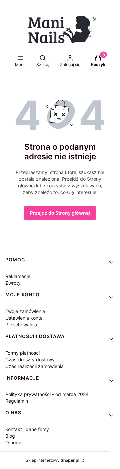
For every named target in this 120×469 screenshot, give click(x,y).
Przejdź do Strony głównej (60, 213)
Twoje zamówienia (25, 311)
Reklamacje (17, 276)
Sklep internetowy (52, 460)
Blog (10, 436)
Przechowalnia (21, 324)
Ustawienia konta (24, 318)
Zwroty (13, 283)
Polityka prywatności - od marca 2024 (47, 394)
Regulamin (16, 401)
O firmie (13, 442)
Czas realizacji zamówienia (34, 366)
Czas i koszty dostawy (30, 359)
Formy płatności (22, 353)
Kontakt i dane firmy (27, 429)
